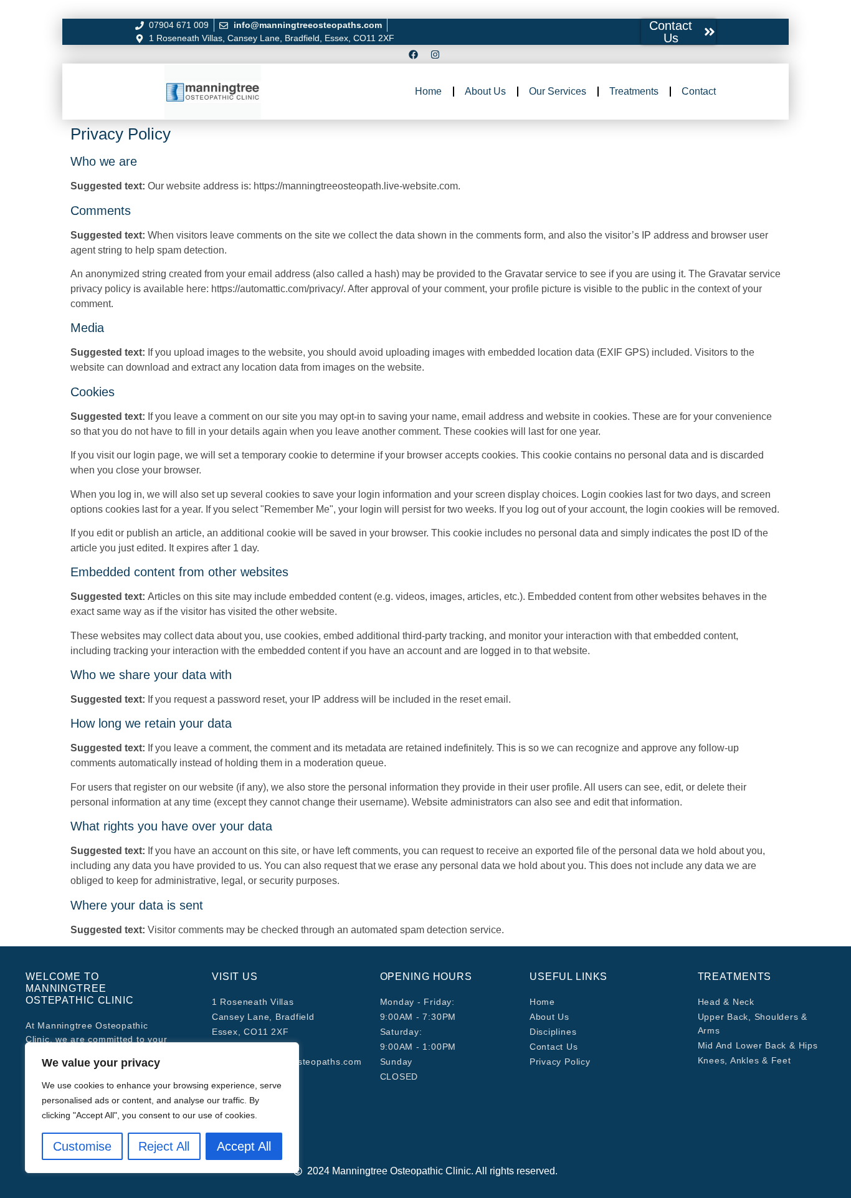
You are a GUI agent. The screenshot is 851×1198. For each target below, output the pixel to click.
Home (428, 91)
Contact (699, 91)
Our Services (557, 91)
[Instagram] (435, 54)
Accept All (244, 1146)
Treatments (633, 91)
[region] (162, 1107)
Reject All (163, 1146)
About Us (485, 91)
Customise (82, 1146)
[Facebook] (413, 54)
